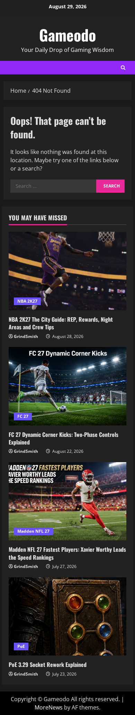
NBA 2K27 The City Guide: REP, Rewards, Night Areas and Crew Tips (61, 323)
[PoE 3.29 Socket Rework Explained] (67, 616)
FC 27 (22, 416)
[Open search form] (123, 67)
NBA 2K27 (27, 301)
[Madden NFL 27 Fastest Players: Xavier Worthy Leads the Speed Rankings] (67, 501)
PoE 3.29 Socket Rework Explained (48, 664)
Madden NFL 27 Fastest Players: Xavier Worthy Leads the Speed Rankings (67, 553)
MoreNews (49, 707)
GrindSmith (26, 336)
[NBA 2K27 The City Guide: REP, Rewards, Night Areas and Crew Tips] (67, 271)
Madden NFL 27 (33, 531)
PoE (21, 646)
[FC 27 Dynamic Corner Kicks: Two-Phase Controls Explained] (67, 386)
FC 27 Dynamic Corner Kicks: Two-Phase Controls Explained (63, 438)
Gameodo (67, 35)
